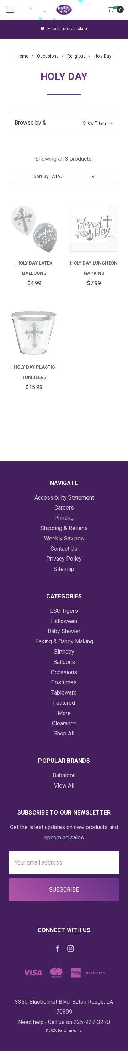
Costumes (64, 682)
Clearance (64, 723)
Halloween (64, 621)
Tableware (64, 692)
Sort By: (41, 176)
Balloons (64, 662)
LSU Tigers (64, 611)
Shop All (64, 733)
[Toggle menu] (10, 10)
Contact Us (64, 548)
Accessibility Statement (64, 497)
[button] (64, 123)
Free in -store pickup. (67, 28)
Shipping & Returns (64, 528)
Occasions (64, 672)
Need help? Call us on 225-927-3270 (64, 1022)
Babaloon (64, 775)
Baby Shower (64, 631)
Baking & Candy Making (64, 641)
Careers (64, 507)
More (64, 713)
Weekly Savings (64, 538)
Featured (64, 702)
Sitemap (64, 569)
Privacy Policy (64, 558)
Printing (64, 517)
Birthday (64, 651)
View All (64, 785)
